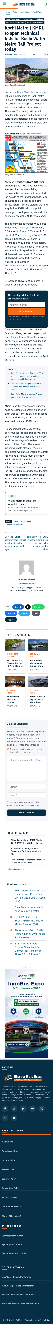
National (40, 19)
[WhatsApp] (5, 1118)
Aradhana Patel (11, 54)
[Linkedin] (23, 1108)
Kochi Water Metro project (31, 92)
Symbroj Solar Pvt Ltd (12, 1244)
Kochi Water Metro (13, 19)
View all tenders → (16, 869)
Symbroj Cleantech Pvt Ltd (14, 1253)
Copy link (11, 619)
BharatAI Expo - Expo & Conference (18, 1294)
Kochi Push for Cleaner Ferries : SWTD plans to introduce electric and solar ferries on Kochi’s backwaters (27, 376)
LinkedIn (18, 607)
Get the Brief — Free (26, 311)
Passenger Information (15, 22)
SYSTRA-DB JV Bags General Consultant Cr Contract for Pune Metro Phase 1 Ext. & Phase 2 (28, 949)
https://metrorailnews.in (26, 584)
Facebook (11, 613)
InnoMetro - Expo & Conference (16, 1277)
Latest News (28, 19)
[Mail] (32, 1108)
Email (36, 613)
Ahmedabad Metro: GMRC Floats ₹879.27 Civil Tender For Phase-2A (30, 934)
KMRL (16, 521)
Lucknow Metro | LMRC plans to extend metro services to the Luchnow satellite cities (37, 543)
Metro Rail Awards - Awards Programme (20, 1303)
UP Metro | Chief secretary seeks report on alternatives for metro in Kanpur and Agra (15, 543)
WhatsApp (38, 607)
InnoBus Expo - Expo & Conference (18, 1286)
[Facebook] (5, 1108)
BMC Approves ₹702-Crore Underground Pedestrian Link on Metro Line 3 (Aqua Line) (30, 896)
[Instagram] (14, 1108)
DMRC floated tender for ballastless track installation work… (28, 861)
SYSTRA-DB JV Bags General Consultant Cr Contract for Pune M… (26, 851)
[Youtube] (14, 1118)
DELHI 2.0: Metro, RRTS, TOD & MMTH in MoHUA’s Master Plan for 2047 (29, 921)
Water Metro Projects (21, 12)
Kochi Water (26, 521)
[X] (41, 1108)
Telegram (24, 613)
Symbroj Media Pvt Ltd (12, 1236)
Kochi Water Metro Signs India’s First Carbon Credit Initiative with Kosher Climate (26, 386)
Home (7, 12)
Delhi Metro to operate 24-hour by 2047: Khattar (29, 909)
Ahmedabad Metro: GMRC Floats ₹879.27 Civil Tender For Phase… (27, 841)
